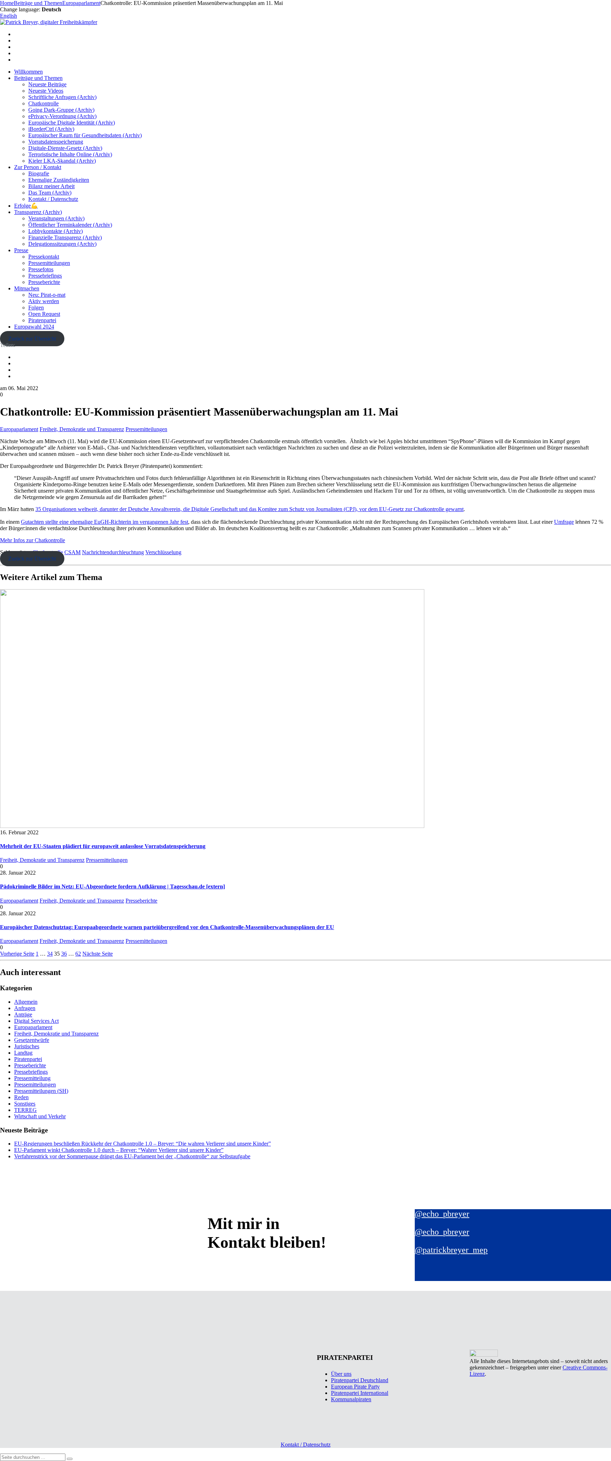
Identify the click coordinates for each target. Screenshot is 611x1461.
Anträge (23, 1014)
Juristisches (26, 1046)
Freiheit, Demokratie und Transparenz (82, 429)
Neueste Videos (45, 91)
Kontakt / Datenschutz (53, 199)
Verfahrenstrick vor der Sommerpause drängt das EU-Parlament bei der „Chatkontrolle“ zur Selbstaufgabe (132, 1156)
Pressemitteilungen (49, 263)
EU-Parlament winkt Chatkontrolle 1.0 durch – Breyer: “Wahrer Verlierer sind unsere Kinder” (118, 1150)
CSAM (72, 552)
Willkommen (28, 72)
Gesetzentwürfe (31, 1040)
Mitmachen (26, 288)
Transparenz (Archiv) (38, 212)
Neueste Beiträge (47, 84)
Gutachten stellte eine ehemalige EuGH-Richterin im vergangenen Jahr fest (104, 522)
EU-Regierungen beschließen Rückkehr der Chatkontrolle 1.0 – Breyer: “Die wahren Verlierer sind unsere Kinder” (142, 1144)
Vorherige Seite (17, 954)
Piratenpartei (42, 320)
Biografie (38, 173)
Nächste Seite (97, 954)
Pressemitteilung (32, 1078)
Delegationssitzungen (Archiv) (62, 244)
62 (78, 954)
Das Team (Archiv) (49, 193)
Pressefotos (40, 269)
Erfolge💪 (26, 206)
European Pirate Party (355, 1387)
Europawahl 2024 (34, 327)
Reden (21, 1097)
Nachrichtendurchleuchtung (113, 552)
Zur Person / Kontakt (37, 167)
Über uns (341, 1374)
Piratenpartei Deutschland (359, 1380)
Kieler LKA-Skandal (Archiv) (62, 161)
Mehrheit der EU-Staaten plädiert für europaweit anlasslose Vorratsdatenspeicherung (102, 846)
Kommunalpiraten (351, 1399)
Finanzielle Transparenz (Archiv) (65, 237)
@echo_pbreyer (442, 1213)
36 (64, 954)
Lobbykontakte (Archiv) (55, 231)
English (8, 16)
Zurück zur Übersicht (32, 339)
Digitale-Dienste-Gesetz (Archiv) (65, 148)
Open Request (44, 314)
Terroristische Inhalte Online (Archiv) (70, 154)
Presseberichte (44, 282)
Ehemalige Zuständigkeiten (58, 180)
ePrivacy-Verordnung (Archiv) (62, 116)
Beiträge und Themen (38, 78)
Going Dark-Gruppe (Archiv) (61, 110)
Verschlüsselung (163, 552)
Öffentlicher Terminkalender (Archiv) (70, 225)
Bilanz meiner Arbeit (51, 186)
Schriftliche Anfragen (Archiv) (62, 97)
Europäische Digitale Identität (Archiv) (71, 123)
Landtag (23, 1053)
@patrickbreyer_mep (451, 1249)
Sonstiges (24, 1104)
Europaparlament (19, 429)
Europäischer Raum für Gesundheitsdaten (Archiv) (85, 135)
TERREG (25, 1110)
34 (50, 954)
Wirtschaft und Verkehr (40, 1116)
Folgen (36, 308)
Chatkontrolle (43, 103)
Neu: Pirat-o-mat (46, 295)
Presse (21, 250)
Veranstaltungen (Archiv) (56, 218)
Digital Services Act (36, 1021)
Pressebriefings (45, 276)
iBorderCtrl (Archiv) (51, 129)
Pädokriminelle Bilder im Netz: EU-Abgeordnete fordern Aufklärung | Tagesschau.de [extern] (112, 886)
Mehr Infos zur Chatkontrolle (32, 540)
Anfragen (24, 1008)
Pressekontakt (43, 257)
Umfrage (564, 522)
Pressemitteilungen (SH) (41, 1091)
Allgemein (25, 1002)
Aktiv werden (43, 301)
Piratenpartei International (359, 1393)
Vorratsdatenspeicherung (55, 142)
